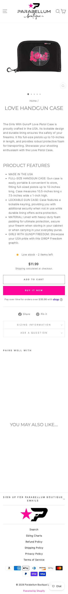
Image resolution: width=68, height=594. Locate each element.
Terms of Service (34, 559)
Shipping (20, 268)
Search (34, 529)
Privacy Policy (34, 553)
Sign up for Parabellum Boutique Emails (33, 499)
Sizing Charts (34, 535)
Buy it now (34, 290)
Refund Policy (34, 541)
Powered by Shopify (34, 590)
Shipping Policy (34, 547)
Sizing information (34, 325)
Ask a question (34, 333)
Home (33, 100)
